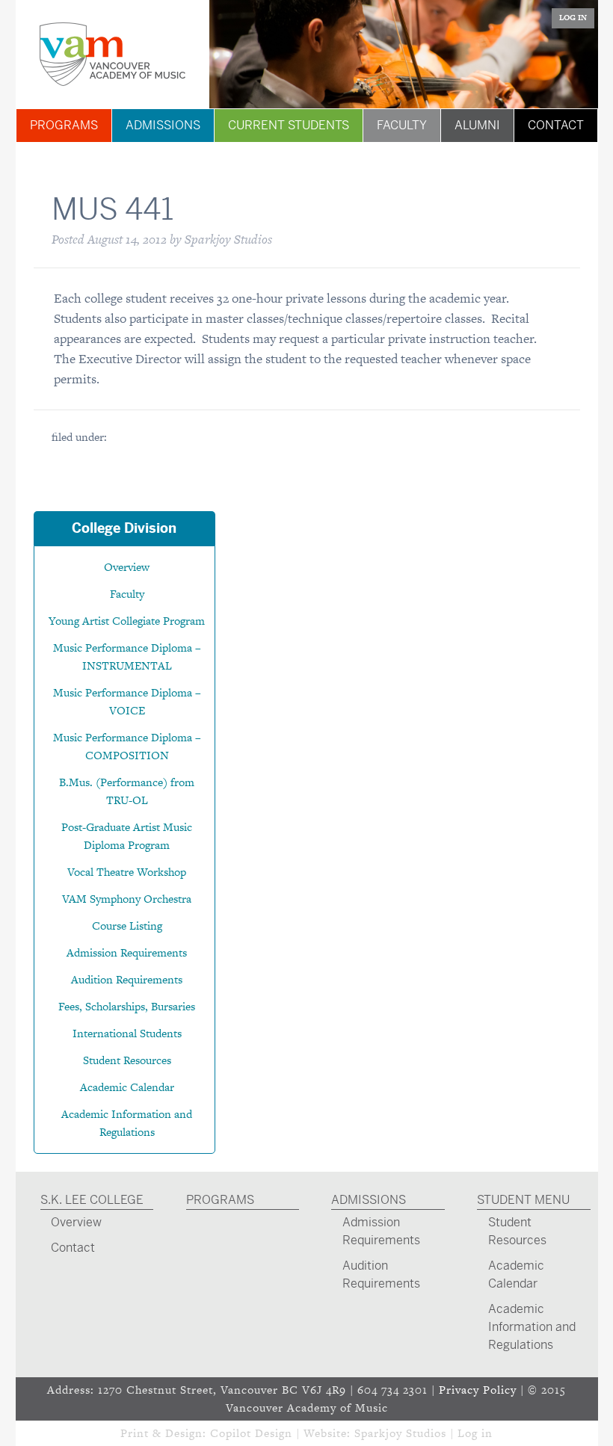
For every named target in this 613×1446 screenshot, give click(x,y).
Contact (556, 125)
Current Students (288, 125)
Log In (573, 17)
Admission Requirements (127, 952)
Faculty (402, 125)
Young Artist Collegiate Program (127, 620)
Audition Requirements (126, 979)
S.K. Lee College (92, 1200)
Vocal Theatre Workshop (126, 872)
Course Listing (127, 925)
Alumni (477, 125)
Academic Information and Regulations (532, 1327)
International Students (127, 1033)
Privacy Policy (478, 1389)
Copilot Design (251, 1433)
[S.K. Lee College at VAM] (113, 54)
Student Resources (127, 1060)
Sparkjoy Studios (400, 1433)
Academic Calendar (127, 1087)
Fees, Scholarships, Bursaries (126, 1006)
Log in (475, 1433)
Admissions (163, 125)
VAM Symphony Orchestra (126, 898)
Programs (64, 125)
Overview (127, 567)
